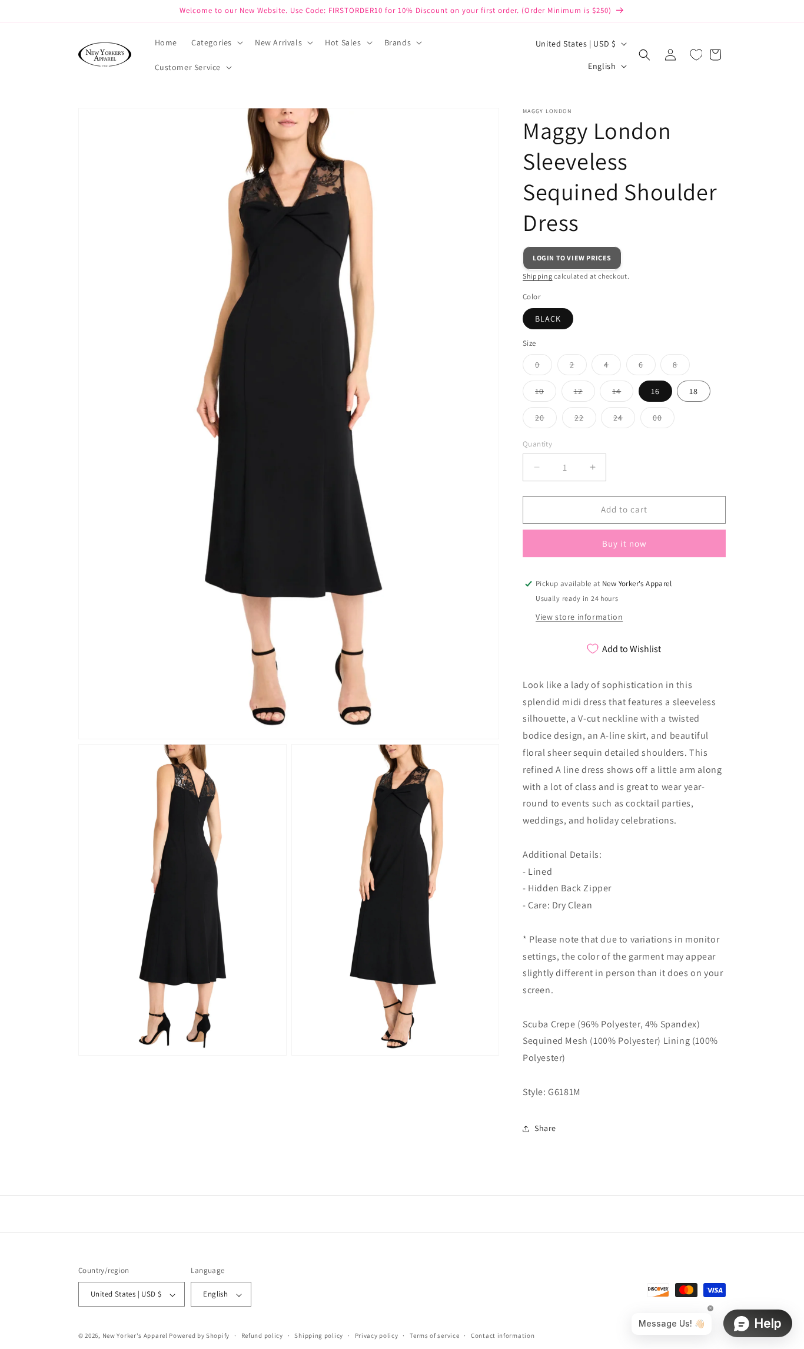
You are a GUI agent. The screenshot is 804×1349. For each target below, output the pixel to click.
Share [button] (545, 1128)
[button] (216, 42)
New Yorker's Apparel (135, 1336)
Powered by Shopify (199, 1336)
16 (655, 391)
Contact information (502, 1335)
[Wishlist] (696, 55)
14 (622, 393)
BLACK (548, 318)
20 (546, 420)
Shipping (538, 276)
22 (585, 420)
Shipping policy (318, 1335)
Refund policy (262, 1335)
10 (545, 393)
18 (693, 391)
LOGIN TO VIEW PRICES (572, 257)
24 (624, 420)
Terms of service (434, 1335)
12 (584, 393)
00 (664, 420)
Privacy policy (376, 1335)
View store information (579, 616)
